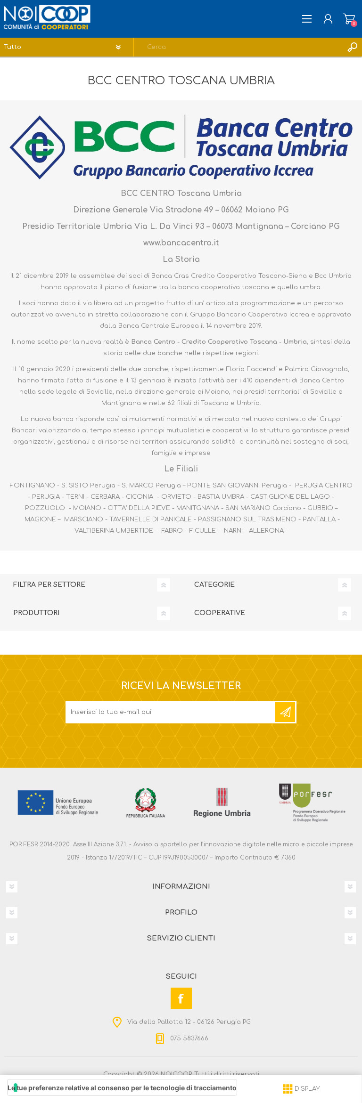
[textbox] (238, 47)
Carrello (349, 18)
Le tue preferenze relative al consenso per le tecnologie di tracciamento (122, 1088)
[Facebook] (181, 998)
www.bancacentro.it (181, 243)
